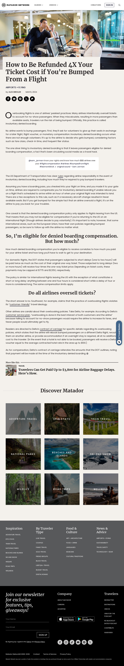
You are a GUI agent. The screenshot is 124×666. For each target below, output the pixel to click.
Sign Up (86, 343)
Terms (65, 349)
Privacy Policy (76, 349)
